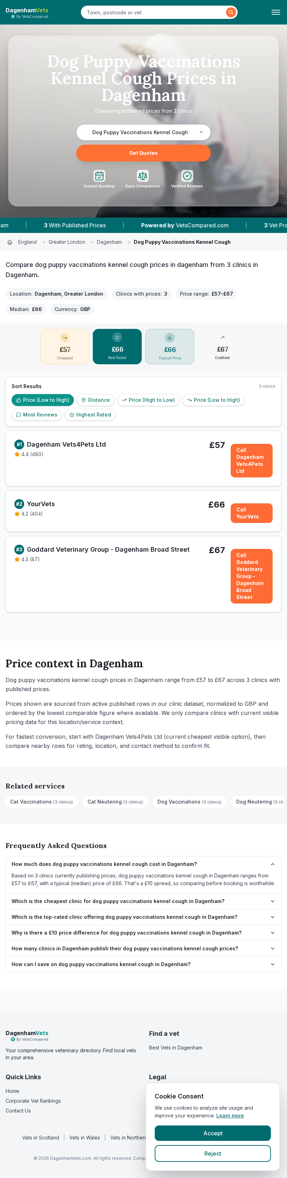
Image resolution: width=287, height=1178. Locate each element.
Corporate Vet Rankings (33, 1101)
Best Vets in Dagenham (175, 1047)
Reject (212, 1153)
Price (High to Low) (152, 400)
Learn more (230, 1115)
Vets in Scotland (40, 1138)
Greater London (67, 242)
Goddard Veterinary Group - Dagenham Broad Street (108, 549)
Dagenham (109, 242)
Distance (99, 400)
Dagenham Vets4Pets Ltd (66, 444)
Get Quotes (143, 153)
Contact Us (18, 1111)
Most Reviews (40, 415)
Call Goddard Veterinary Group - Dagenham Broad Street (250, 576)
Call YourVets (247, 513)
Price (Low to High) (46, 400)
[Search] (231, 12)
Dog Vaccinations (190, 802)
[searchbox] (154, 12)
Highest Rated (93, 415)
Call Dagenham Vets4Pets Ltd (250, 460)
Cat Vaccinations (41, 802)
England (27, 242)
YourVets (41, 504)
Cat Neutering (115, 802)
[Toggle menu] (275, 12)
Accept (213, 1133)
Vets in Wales (84, 1138)
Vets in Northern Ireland (137, 1138)
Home (12, 1091)
